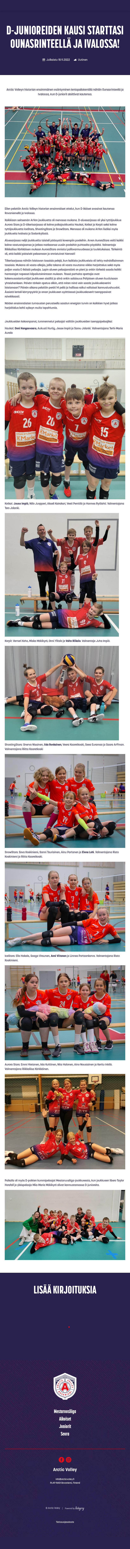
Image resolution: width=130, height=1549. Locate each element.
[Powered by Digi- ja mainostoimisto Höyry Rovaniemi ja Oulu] (74, 1507)
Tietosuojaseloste (65, 1522)
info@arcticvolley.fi (65, 1479)
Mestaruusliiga (65, 1411)
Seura (65, 1434)
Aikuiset (65, 1419)
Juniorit (65, 1426)
